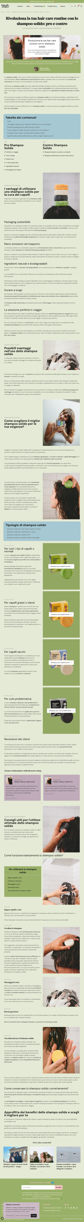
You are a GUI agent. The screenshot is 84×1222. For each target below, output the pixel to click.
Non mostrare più (27, 624)
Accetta (34, 1215)
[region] (21, 1210)
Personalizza (10, 1215)
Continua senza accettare (22, 1215)
